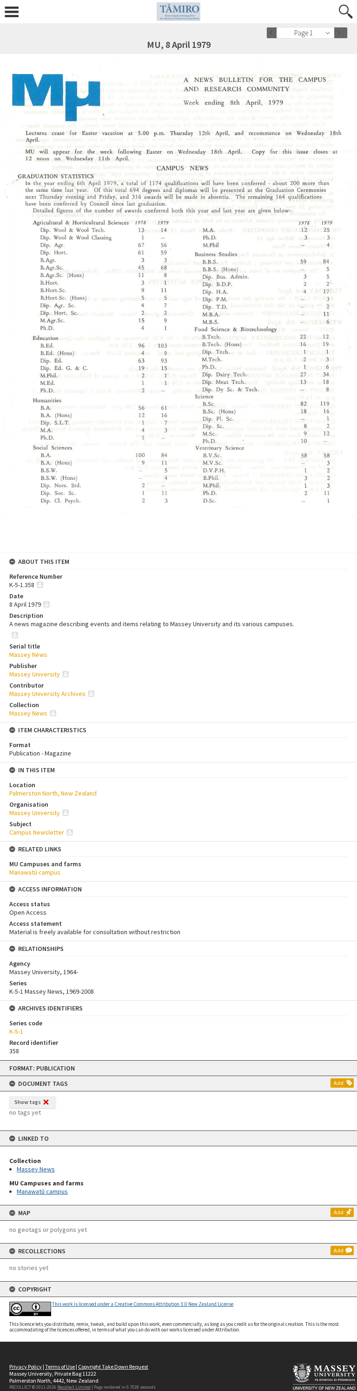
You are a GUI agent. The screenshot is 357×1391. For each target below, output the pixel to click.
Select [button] (330, 32)
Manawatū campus (42, 1191)
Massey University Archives (47, 693)
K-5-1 (16, 1031)
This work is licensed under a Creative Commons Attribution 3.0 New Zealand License (142, 1304)
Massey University (34, 674)
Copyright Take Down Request (113, 1366)
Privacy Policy (25, 1366)
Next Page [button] (340, 32)
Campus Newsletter (36, 832)
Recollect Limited (74, 1387)
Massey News (36, 1169)
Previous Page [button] (273, 32)
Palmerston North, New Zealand (53, 793)
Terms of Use (60, 1366)
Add (339, 1082)
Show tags (27, 1101)
